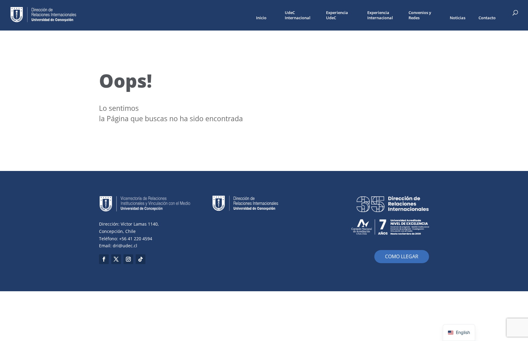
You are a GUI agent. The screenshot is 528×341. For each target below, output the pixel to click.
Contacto (487, 17)
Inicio (261, 17)
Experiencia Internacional (380, 15)
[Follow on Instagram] (128, 259)
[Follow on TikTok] (140, 259)
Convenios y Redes (420, 15)
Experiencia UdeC (337, 15)
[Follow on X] (116, 259)
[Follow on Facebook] (104, 259)
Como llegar (401, 256)
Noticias (457, 17)
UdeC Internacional (297, 15)
